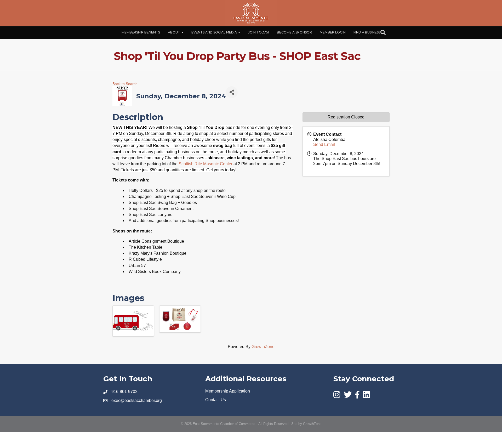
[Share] (232, 92)
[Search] (383, 32)
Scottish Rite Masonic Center (205, 164)
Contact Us (215, 399)
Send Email (324, 144)
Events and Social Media (214, 32)
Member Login (333, 32)
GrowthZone (263, 346)
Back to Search (125, 84)
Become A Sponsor (294, 32)
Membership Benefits (141, 32)
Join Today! (258, 32)
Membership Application (227, 391)
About (174, 32)
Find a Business (366, 32)
